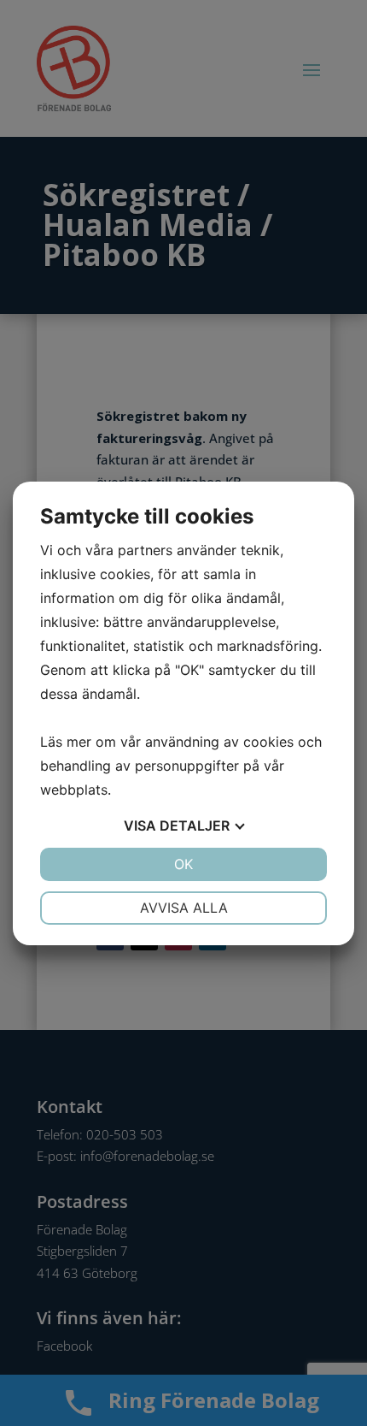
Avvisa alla (184, 907)
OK (183, 864)
